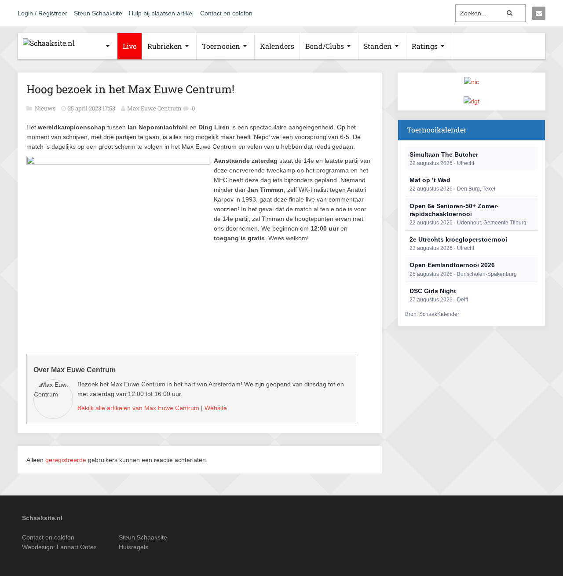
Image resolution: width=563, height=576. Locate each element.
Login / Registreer (42, 13)
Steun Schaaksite (98, 13)
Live (129, 46)
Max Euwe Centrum (154, 108)
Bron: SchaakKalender (432, 314)
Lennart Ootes (77, 546)
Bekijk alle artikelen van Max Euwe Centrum (138, 407)
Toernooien (221, 46)
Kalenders (277, 46)
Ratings (425, 46)
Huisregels (133, 546)
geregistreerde (66, 459)
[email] (538, 13)
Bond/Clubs (324, 46)
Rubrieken (164, 46)
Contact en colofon (226, 13)
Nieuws (46, 108)
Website (216, 407)
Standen (378, 46)
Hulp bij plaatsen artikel (161, 13)
